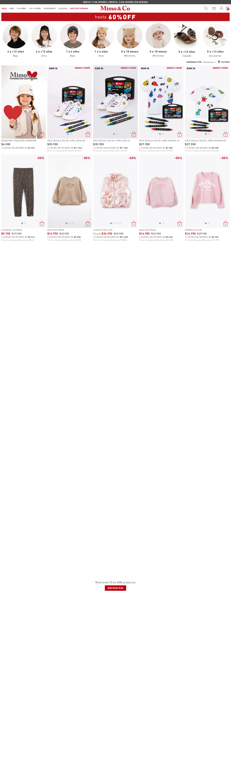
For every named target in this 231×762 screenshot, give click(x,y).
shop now (153, 2)
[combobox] (205, 8)
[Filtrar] (223, 62)
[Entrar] (221, 8)
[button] (22, 134)
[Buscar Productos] (206, 8)
